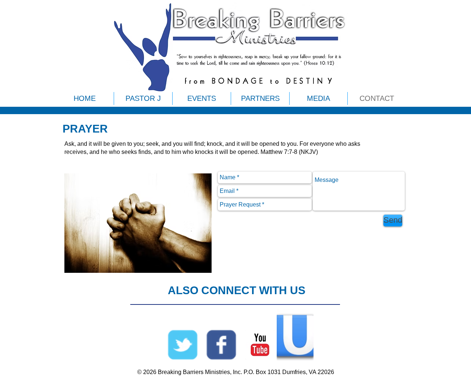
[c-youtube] (260, 345)
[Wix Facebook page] (221, 345)
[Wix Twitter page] (183, 345)
